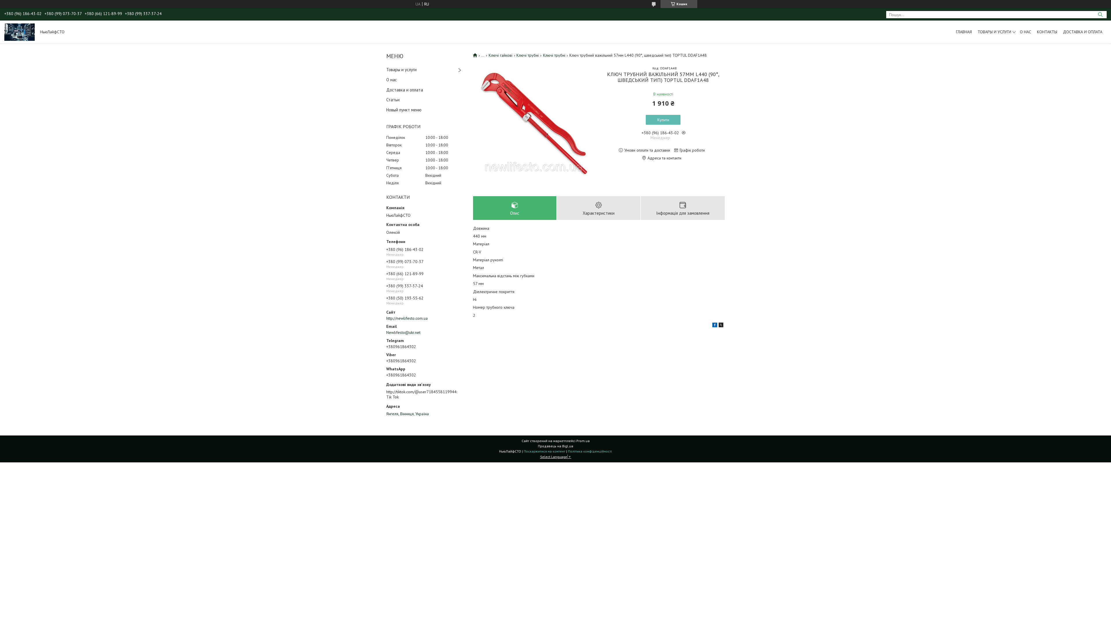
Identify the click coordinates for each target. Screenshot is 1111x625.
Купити (663, 119)
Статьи (393, 99)
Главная (964, 31)
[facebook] (714, 325)
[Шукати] (1100, 14)
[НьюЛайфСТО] (19, 31)
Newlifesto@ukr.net (403, 332)
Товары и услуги (994, 31)
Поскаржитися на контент (544, 451)
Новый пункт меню (404, 110)
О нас (1025, 31)
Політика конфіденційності (590, 451)
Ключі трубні (527, 55)
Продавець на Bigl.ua (555, 446)
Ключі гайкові (500, 55)
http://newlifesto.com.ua (407, 318)
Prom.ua (583, 441)
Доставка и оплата (1082, 31)
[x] (721, 325)
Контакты (1047, 31)
